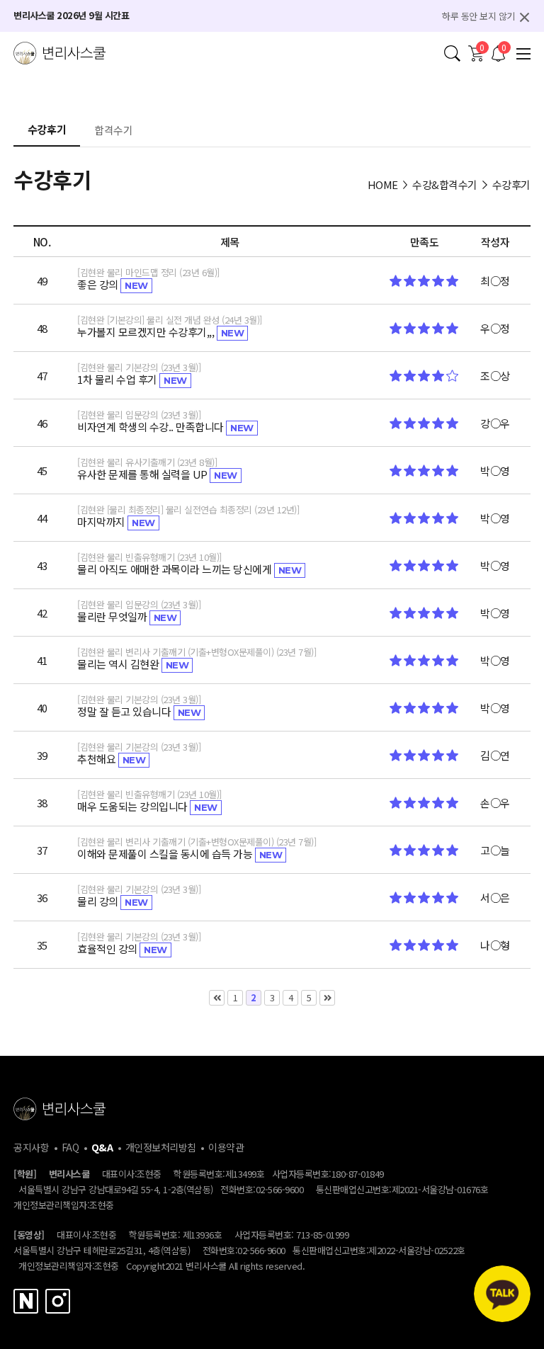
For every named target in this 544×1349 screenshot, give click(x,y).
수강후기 (47, 130)
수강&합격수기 (444, 184)
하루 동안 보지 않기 (478, 16)
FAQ (70, 1147)
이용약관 (226, 1147)
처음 (217, 998)
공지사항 (31, 1147)
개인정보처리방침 (160, 1147)
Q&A (102, 1147)
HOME (383, 184)
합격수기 (113, 131)
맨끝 (327, 998)
